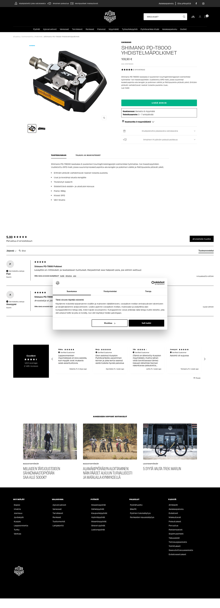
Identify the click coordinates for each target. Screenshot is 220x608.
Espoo (17, 505)
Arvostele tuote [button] (202, 238)
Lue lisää (125, 88)
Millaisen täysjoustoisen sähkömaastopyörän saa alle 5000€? (41, 472)
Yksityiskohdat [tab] (110, 291)
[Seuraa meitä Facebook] (196, 3)
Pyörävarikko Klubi (150, 29)
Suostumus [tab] (72, 291)
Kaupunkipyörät (99, 513)
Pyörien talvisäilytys (140, 513)
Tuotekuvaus (58, 155)
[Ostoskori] (205, 17)
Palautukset (175, 521)
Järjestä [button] (10, 251)
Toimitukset (175, 546)
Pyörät (36, 29)
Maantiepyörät (99, 521)
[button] (159, 69)
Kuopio (17, 521)
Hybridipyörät (98, 517)
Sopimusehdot (176, 533)
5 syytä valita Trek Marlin (162, 468)
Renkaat (90, 29)
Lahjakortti (58, 525)
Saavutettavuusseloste (181, 550)
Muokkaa (108, 323)
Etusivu (16, 36)
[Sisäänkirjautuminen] (200, 17)
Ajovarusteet (50, 29)
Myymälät (114, 29)
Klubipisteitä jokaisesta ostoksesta (160, 131)
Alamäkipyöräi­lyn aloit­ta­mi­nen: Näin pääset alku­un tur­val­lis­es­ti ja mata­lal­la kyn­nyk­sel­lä (107, 472)
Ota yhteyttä (184, 3)
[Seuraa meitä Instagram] (203, 3)
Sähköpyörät (97, 509)
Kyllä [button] (62, 276)
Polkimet (39, 36)
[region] (128, 359)
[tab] (206, 251)
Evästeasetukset (177, 554)
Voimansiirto (27, 36)
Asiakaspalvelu (166, 3)
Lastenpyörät (150, 464)
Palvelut (101, 29)
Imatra (17, 509)
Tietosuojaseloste (178, 542)
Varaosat (64, 29)
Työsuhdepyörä (130, 29)
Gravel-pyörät (98, 525)
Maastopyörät (31, 464)
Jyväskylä (19, 517)
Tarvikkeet (77, 29)
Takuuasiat (174, 538)
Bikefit (133, 509)
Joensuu (18, 513)
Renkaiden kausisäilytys (142, 517)
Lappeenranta (21, 525)
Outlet (183, 29)
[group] (19, 237)
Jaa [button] (74, 276)
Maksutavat (175, 517)
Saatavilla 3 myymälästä (138, 121)
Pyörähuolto (136, 505)
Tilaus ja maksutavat (88, 155)
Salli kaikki (146, 323)
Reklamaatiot (176, 529)
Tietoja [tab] (148, 291)
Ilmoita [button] (69, 276)
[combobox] (166, 16)
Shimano (126, 42)
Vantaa (17, 533)
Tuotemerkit (59, 521)
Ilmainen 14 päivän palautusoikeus (160, 139)
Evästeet (173, 513)
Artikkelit (173, 505)
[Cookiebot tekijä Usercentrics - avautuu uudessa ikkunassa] (153, 283)
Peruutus (173, 525)
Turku (16, 529)
